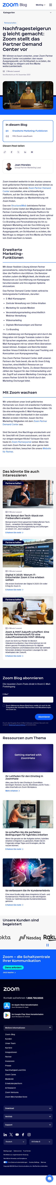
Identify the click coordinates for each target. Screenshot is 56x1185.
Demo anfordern (13, 967)
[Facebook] (23, 1134)
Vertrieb (8, 1116)
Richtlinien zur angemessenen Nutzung (16, 1155)
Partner (8, 1056)
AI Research (10, 1088)
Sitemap (43, 1162)
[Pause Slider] (48, 944)
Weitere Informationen (15, 1028)
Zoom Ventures (11, 1092)
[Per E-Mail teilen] (32, 152)
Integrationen (11, 1052)
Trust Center (27, 1151)
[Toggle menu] (50, 5)
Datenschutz (18, 1151)
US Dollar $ (36, 1142)
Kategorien (9, 12)
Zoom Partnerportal (21, 442)
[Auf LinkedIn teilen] (25, 152)
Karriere (8, 1048)
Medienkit (9, 1079)
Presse (8, 1065)
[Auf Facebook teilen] (12, 152)
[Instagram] (29, 1134)
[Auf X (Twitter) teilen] (18, 152)
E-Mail (6, 694)
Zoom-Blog (10, 1034)
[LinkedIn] (5, 1134)
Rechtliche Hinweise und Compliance (15, 1158)
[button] (49, 1178)
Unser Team (10, 1043)
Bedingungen (8, 1151)
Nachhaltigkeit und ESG (15, 1070)
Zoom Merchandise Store (16, 1097)
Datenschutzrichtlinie (17, 725)
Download (9, 1108)
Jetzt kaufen (8, 972)
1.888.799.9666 (34, 998)
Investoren (9, 1061)
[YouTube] (17, 1134)
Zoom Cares (10, 1074)
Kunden (8, 1039)
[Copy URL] (5, 152)
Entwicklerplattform (13, 1083)
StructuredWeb (19, 205)
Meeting (39, 5)
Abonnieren (44, 716)
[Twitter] (11, 1134)
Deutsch (9, 1142)
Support (8, 1125)
